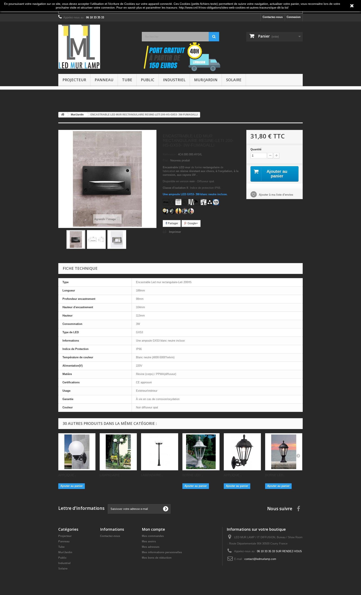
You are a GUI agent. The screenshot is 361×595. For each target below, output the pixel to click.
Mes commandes (153, 536)
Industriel (174, 79)
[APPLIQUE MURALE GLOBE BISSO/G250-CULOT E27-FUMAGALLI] (76, 451)
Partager (172, 223)
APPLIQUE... (67, 475)
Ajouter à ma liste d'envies (275, 194)
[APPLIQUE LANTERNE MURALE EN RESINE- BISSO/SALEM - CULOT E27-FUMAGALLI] (242, 451)
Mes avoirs (149, 541)
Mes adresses (150, 546)
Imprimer (175, 231)
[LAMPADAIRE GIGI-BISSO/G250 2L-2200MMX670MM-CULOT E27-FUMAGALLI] (118, 451)
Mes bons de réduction (157, 557)
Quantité (255, 149)
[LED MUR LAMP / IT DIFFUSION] (97, 47)
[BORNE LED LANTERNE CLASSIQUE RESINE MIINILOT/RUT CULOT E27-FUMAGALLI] (201, 451)
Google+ (192, 223)
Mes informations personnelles (162, 552)
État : (166, 160)
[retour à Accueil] (63, 114)
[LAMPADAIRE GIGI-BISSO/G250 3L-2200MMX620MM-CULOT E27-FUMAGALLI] (159, 451)
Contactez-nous (273, 17)
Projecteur (74, 79)
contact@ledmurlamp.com (260, 559)
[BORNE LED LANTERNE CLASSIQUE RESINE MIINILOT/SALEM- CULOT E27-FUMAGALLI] (283, 451)
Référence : (170, 154)
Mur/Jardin (205, 79)
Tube (127, 79)
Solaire (234, 79)
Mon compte (153, 529)
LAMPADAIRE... (111, 475)
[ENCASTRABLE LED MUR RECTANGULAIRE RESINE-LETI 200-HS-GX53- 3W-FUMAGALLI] (76, 239)
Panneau (104, 79)
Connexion (294, 17)
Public (147, 79)
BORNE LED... (192, 475)
